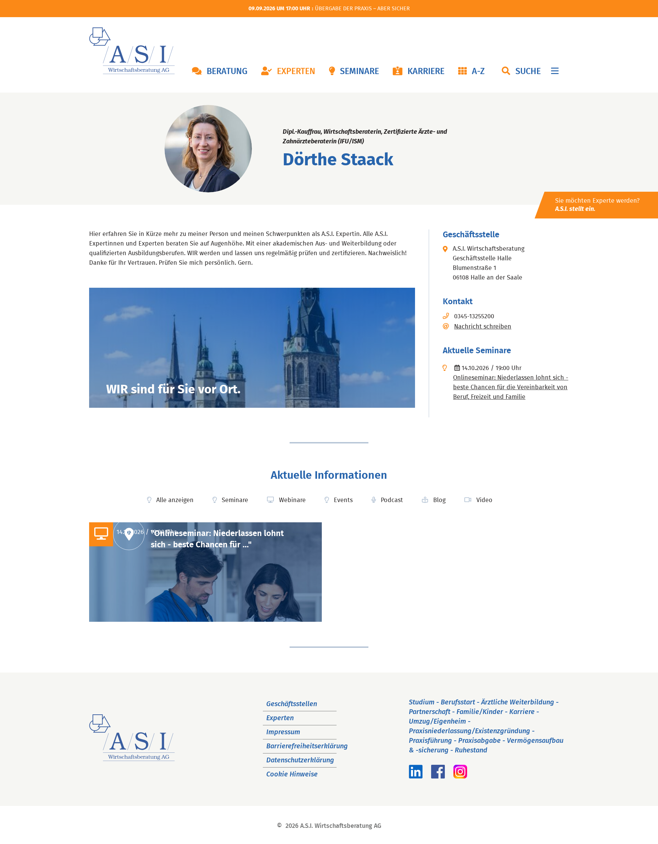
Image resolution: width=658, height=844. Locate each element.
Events (343, 500)
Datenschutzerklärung (300, 760)
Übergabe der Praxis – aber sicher (362, 8)
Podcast (392, 500)
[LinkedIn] (416, 776)
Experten (296, 71)
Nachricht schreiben (482, 327)
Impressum (283, 732)
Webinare (292, 500)
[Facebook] (438, 776)
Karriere (425, 71)
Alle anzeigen (175, 500)
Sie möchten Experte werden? (597, 205)
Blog (439, 500)
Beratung (227, 71)
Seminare (359, 71)
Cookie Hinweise (292, 774)
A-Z (478, 71)
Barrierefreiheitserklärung (307, 746)
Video (484, 500)
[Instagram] (460, 776)
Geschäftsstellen (291, 704)
